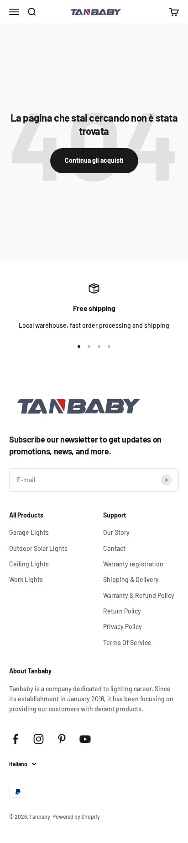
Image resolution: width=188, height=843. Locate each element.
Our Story (116, 532)
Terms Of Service (127, 642)
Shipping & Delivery (131, 579)
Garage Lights (29, 532)
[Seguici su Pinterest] (62, 739)
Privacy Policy (122, 626)
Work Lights (26, 579)
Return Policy (122, 611)
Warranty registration (133, 564)
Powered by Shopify (76, 816)
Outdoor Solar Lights (38, 548)
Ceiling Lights (29, 564)
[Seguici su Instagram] (38, 739)
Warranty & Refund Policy (138, 595)
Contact (114, 548)
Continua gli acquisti (94, 160)
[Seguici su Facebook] (15, 739)
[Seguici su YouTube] (85, 739)
